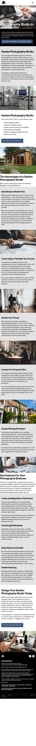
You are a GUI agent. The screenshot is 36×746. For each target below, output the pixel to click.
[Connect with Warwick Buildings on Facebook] (30, 656)
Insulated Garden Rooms (17, 688)
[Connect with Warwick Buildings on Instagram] (33, 656)
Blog (17, 694)
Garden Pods (28, 684)
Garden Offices (12, 684)
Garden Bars (12, 686)
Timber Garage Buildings (7, 689)
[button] (17, 41)
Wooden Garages (28, 688)
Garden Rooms (4, 684)
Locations (24, 694)
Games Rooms (5, 686)
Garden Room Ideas (6, 688)
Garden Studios (20, 684)
